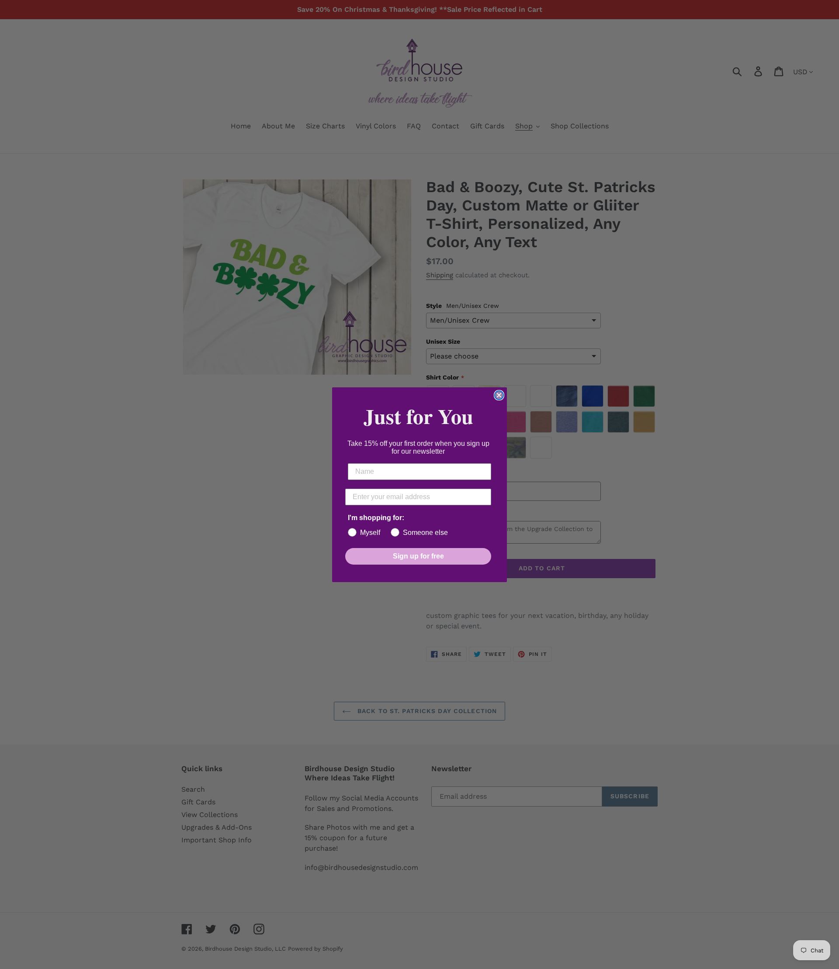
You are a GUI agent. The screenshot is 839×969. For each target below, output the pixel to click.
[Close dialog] (499, 395)
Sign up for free (418, 556)
